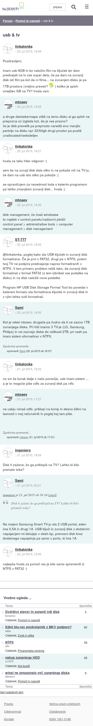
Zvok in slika (26, 635)
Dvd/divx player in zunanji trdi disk (32, 611)
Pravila (8, 704)
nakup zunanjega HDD (22, 657)
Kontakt (9, 719)
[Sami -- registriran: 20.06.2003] (8, 310)
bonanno (10, 615)
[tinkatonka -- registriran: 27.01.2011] (8, 49)
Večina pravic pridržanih (64, 704)
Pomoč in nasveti (29, 620)
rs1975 (9, 661)
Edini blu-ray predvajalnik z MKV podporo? (38, 627)
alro (7, 646)
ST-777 (20, 239)
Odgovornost (12, 711)
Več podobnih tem (11, 692)
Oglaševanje (57, 711)
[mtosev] (8, 104)
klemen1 (10, 676)
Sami (19, 307)
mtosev (21, 102)
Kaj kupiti (24, 666)
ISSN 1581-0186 (60, 719)
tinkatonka (23, 46)
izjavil (52, 495)
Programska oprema (31, 650)
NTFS (9, 642)
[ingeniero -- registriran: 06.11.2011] (8, 453)
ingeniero (23, 450)
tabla (8, 631)
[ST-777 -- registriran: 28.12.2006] (8, 242)
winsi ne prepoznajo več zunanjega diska (37, 672)
